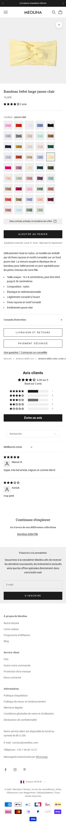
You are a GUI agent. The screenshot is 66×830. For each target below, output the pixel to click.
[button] (12, 104)
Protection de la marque (17, 671)
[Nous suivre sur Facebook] (5, 769)
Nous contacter (12, 677)
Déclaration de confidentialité (20, 719)
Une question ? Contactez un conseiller (25, 352)
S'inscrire (33, 595)
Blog (6, 641)
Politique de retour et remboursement (25, 701)
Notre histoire (11, 623)
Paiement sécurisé (33, 343)
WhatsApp (42, 756)
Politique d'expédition (16, 695)
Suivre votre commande (17, 665)
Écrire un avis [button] (33, 418)
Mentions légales (13, 707)
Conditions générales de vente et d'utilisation (29, 713)
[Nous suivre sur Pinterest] (24, 769)
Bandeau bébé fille (25, 359)
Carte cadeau (11, 629)
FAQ (6, 659)
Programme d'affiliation (17, 635)
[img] (11, 457)
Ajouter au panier (33, 234)
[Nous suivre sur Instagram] (15, 769)
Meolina (8, 359)
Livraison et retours (33, 332)
